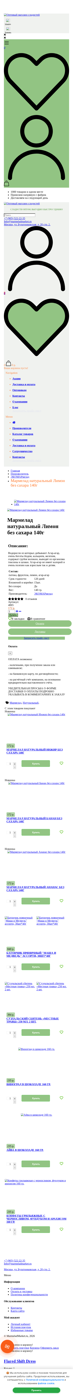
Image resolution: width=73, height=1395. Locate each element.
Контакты (16, 1307)
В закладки (18, 618)
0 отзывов (31, 598)
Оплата (40, 623)
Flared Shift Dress (20, 1361)
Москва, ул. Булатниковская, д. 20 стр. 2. (27, 224)
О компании (18, 1288)
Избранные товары (22, 1330)
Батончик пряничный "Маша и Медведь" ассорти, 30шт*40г (31, 954)
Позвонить (8, 32)
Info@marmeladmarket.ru (18, 221)
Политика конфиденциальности (29, 1294)
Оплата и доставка (21, 1291)
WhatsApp (8, 24)
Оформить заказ (49, 1347)
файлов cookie (46, 1383)
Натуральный (31, 702)
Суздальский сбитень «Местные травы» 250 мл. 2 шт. (32, 1020)
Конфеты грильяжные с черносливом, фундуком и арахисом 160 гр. (36, 1218)
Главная (15, 470)
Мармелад (15, 702)
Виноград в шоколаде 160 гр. (28, 1084)
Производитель (20, 473)
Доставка (40, 631)
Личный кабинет (20, 1324)
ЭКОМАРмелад (20, 476)
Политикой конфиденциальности (45, 1379)
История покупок (21, 1327)
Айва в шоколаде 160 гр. (24, 1150)
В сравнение (38, 618)
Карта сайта (17, 1310)
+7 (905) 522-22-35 (14, 218)
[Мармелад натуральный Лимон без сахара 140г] (36, 510)
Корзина (35, 1347)
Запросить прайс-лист (26, 410)
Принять (36, 1390)
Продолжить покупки (16, 1347)
